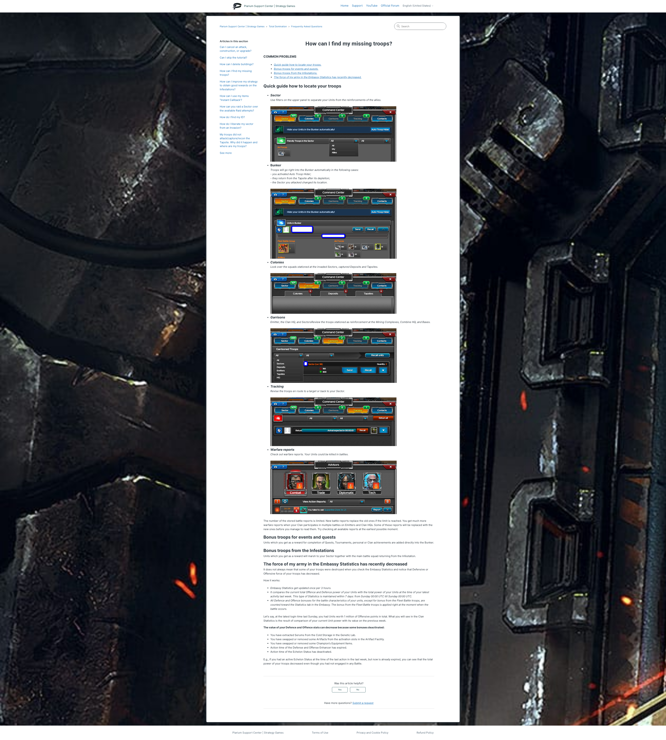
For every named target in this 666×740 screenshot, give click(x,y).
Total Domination (278, 26)
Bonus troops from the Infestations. (295, 73)
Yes (339, 689)
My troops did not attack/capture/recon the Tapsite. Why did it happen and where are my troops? (238, 140)
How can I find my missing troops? (236, 73)
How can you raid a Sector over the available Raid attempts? (239, 108)
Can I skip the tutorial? (233, 57)
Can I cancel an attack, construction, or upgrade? (235, 49)
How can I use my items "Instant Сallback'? (234, 98)
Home (344, 5)
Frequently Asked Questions (306, 26)
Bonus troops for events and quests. (296, 68)
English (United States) (417, 5)
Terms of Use (320, 732)
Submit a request (362, 703)
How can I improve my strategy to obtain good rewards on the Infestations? (239, 85)
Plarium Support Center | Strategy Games (242, 26)
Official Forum (390, 5)
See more (226, 153)
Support (357, 5)
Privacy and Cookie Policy (372, 732)
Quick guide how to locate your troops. (297, 64)
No (357, 689)
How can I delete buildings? (237, 64)
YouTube (371, 5)
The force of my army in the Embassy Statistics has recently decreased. (317, 77)
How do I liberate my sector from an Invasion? (236, 126)
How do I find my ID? (232, 117)
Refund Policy (425, 732)
